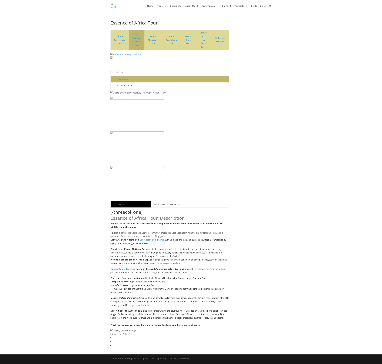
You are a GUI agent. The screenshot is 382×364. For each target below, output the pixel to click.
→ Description (121, 79)
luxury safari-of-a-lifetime (152, 239)
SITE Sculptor (129, 358)
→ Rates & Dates (123, 85)
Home (150, 6)
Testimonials (208, 6)
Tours (160, 6)
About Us (190, 6)
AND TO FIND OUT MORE (167, 204)
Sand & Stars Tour (188, 40)
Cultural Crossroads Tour (119, 40)
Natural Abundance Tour (153, 40)
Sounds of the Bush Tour (203, 40)
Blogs (225, 6)
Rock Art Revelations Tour (171, 40)
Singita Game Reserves (122, 269)
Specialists (175, 6)
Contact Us (257, 6)
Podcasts (239, 6)
